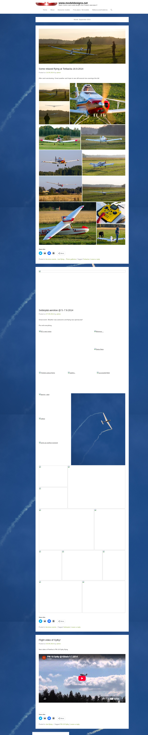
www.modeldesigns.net (73, 3)
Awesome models (64, 10)
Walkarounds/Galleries (100, 10)
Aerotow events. (51, 259)
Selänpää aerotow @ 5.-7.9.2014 (56, 310)
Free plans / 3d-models (81, 10)
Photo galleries (71, 259)
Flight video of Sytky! (50, 640)
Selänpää (66, 627)
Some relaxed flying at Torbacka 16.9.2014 (61, 68)
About (52, 10)
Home (45, 10)
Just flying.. (61, 259)
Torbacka (86, 259)
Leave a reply (95, 259)
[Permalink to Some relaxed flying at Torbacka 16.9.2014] (82, 46)
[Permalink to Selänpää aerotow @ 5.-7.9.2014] (82, 287)
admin (58, 72)
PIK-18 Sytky (64, 724)
